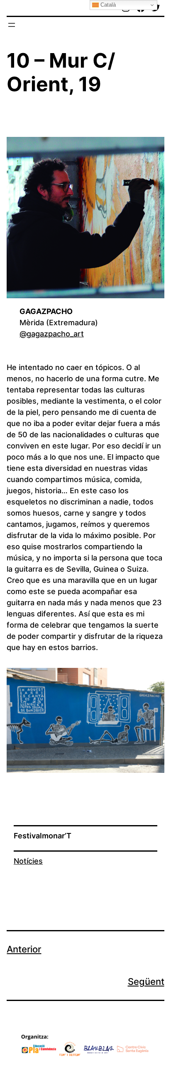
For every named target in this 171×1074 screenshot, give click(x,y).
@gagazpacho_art (52, 333)
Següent (146, 981)
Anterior (24, 949)
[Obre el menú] (12, 25)
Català (107, 5)
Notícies (28, 861)
